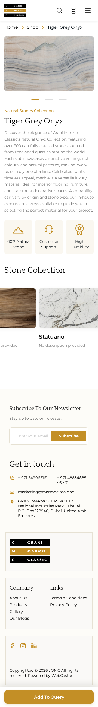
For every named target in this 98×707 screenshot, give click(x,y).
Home (11, 27)
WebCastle (61, 675)
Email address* (31, 436)
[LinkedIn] (34, 646)
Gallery (16, 611)
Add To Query (49, 697)
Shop (32, 27)
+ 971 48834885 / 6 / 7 (71, 480)
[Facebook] (12, 646)
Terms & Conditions (68, 597)
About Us (18, 597)
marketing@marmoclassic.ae (46, 491)
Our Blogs (19, 618)
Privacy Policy (63, 604)
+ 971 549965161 (33, 477)
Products (18, 604)
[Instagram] (23, 646)
